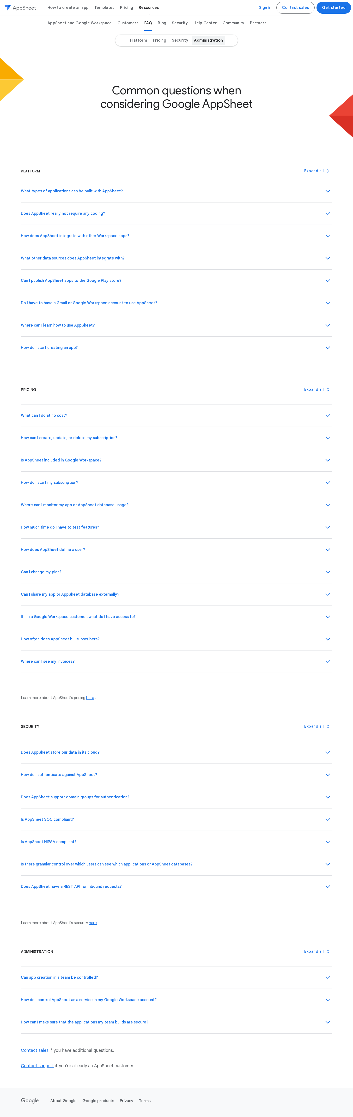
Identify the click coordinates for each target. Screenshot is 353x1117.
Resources (149, 7)
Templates (104, 7)
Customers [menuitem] (127, 23)
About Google (63, 1100)
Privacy (126, 1100)
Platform (138, 40)
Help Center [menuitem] (205, 23)
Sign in (265, 7)
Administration (208, 40)
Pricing (126, 7)
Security (180, 40)
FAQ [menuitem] (148, 23)
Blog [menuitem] (162, 23)
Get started (334, 7)
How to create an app (68, 7)
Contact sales (295, 7)
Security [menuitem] (180, 23)
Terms (145, 1100)
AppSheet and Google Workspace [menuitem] (80, 23)
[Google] (30, 1101)
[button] (176, 191)
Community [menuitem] (233, 23)
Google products (98, 1100)
